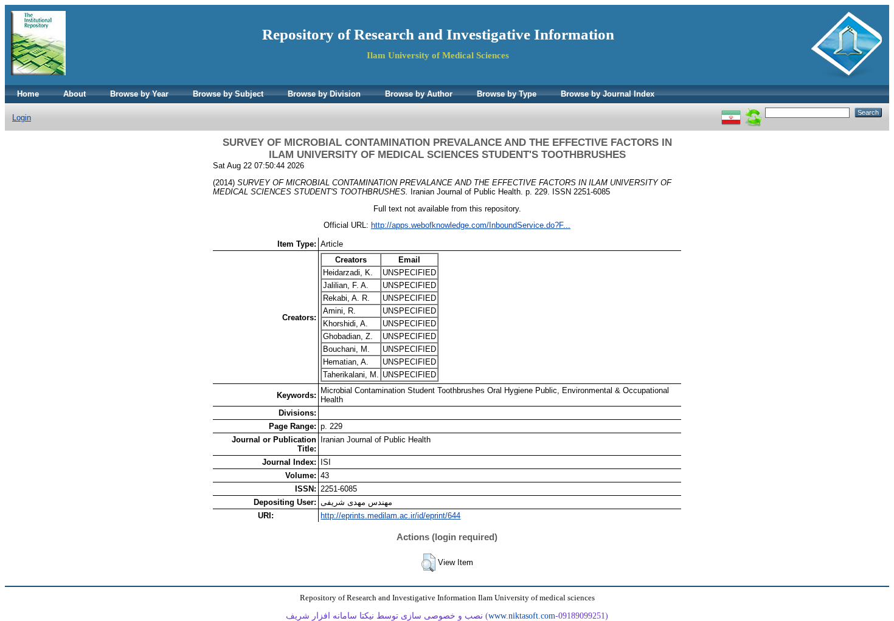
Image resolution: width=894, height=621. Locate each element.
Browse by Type (506, 93)
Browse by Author (418, 93)
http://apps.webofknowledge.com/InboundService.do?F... (470, 225)
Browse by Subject (228, 93)
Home (28, 93)
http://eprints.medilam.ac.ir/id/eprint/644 (390, 515)
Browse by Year (139, 93)
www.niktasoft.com (521, 615)
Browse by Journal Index (607, 93)
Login (21, 117)
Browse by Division (324, 93)
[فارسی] (731, 112)
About (74, 93)
